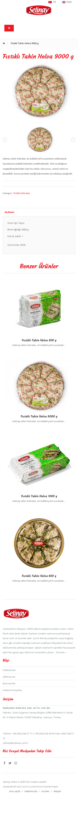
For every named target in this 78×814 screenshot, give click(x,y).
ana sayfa (14, 791)
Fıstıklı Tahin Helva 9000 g (24, 43)
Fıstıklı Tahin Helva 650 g (39, 576)
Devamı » (61, 652)
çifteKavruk (9, 676)
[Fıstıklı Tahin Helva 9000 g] (39, 91)
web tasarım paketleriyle (29, 786)
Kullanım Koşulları (12, 690)
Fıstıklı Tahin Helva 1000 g (39, 496)
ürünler (45, 791)
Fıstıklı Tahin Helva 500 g (39, 340)
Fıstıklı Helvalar (22, 193)
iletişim (57, 791)
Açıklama (9, 212)
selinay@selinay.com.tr (15, 743)
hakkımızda (9, 670)
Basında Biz (9, 683)
